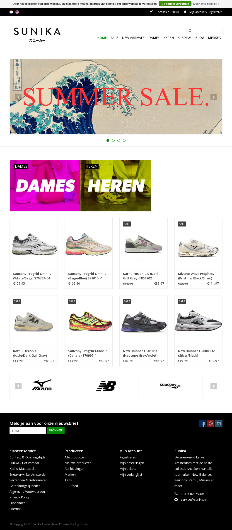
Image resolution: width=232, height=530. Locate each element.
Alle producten (75, 457)
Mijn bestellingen (131, 463)
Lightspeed (82, 524)
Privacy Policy (19, 497)
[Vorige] (18, 97)
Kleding (184, 37)
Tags (68, 480)
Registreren (127, 457)
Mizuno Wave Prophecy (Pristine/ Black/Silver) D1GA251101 (196, 276)
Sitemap (16, 509)
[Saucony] (170, 386)
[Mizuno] (42, 386)
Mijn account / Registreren (205, 12)
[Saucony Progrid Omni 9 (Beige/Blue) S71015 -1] (89, 243)
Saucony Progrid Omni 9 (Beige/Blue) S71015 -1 (87, 275)
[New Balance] (106, 386)
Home (102, 37)
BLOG (199, 37)
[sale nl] (116, 96)
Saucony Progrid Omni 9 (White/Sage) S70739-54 (32, 275)
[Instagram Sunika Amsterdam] (218, 423)
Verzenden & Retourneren (29, 480)
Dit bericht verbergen (175, 3)
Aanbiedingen (74, 468)
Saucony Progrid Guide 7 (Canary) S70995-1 (87, 353)
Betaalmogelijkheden (25, 486)
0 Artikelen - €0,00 (167, 12)
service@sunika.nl (193, 499)
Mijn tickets (127, 468)
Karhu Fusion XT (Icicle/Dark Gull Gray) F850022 (30, 353)
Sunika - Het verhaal (24, 463)
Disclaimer (17, 503)
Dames (154, 37)
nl (11, 12)
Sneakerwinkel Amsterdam (29, 474)
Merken (214, 37)
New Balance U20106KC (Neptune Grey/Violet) (141, 353)
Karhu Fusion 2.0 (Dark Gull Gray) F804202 (141, 275)
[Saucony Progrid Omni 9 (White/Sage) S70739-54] (34, 243)
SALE (114, 37)
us (17, 12)
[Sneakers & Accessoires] (37, 34)
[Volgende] (213, 97)
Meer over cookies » (206, 3)
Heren (168, 37)
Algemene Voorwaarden (27, 491)
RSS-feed (71, 486)
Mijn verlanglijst (130, 474)
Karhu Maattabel (22, 468)
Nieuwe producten (78, 463)
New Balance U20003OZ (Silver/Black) (196, 353)
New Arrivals (133, 37)
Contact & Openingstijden (28, 457)
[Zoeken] (188, 31)
